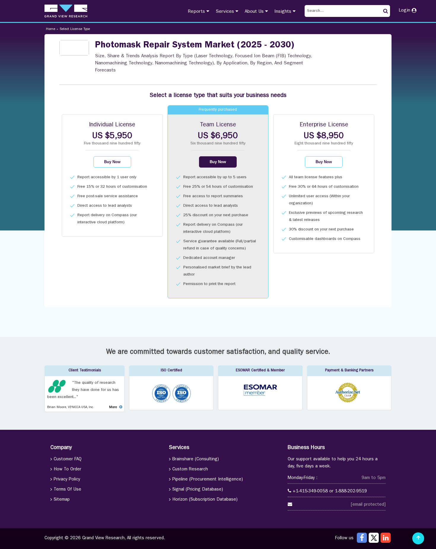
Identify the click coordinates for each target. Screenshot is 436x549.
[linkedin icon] (386, 538)
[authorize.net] (349, 402)
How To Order (67, 469)
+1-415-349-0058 (310, 491)
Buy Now (112, 162)
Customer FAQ (68, 459)
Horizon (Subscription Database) (205, 500)
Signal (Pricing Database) (197, 490)
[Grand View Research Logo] (65, 10)
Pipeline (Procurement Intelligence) (207, 480)
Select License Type (75, 29)
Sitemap (62, 500)
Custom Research (190, 469)
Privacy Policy (67, 480)
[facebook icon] (362, 538)
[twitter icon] (374, 538)
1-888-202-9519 (351, 491)
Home (50, 29)
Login (405, 10)
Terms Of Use (67, 490)
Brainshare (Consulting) (195, 459)
